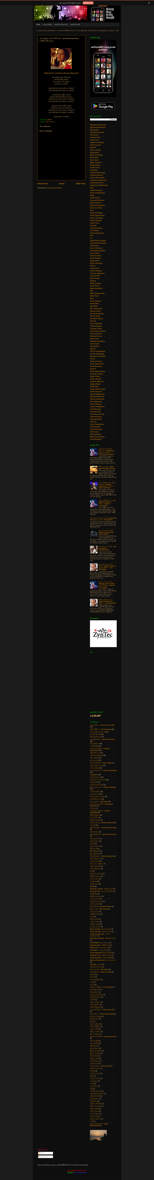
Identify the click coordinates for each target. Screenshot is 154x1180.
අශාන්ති (92, 974)
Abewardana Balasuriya (98, 125)
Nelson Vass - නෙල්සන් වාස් (99, 947)
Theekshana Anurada (97, 414)
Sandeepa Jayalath (96, 374)
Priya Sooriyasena (96, 333)
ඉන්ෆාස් (92, 977)
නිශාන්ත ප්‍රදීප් (94, 1041)
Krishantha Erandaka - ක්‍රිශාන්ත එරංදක (102, 938)
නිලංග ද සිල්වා (94, 1034)
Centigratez (94, 170)
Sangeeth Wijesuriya (97, 381)
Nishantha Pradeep (96, 318)
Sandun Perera (95, 376)
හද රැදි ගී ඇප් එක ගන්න (61, 24)
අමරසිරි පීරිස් (94, 746)
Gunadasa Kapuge (96, 228)
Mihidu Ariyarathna (96, 288)
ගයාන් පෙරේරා (95, 899)
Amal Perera (94, 135)
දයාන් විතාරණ (94, 794)
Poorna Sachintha (96, 323)
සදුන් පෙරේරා (94, 1111)
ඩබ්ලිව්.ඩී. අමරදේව (96, 874)
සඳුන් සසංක (93, 1116)
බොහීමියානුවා (94, 1061)
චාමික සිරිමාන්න (95, 869)
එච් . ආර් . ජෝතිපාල (96, 863)
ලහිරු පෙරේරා (94, 921)
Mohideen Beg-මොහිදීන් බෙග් (100, 945)
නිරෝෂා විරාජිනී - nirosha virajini (100, 763)
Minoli (92, 298)
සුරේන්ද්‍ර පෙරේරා (95, 926)
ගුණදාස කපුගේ (95, 846)
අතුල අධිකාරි (94, 758)
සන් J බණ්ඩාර (94, 1114)
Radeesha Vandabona (97, 341)
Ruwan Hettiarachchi (97, 364)
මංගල (92, 916)
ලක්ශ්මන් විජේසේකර (97, 1093)
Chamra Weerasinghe (97, 177)
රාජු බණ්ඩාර (94, 1086)
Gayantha (93, 225)
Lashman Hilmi (95, 276)
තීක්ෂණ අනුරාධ (95, 820)
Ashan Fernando (95, 145)
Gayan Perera (94, 223)
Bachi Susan (94, 157)
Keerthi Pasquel (95, 258)
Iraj (91, 238)
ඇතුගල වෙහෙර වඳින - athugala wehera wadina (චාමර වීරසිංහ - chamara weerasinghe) (107, 584)
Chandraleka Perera (96, 183)
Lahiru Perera (94, 268)
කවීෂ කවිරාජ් (94, 992)
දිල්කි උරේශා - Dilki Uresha (98, 909)
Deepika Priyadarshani (97, 205)
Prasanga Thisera (96, 328)
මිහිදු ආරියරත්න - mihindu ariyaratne (102, 856)
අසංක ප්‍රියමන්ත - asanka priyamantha (102, 739)
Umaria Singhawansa (97, 424)
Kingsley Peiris (95, 260)
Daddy (92, 195)
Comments (43, 1156)
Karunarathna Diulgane (97, 250)
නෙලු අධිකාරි (94, 1043)
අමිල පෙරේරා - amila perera (99, 969)
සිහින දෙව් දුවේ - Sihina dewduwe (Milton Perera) (107, 467)
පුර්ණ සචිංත (94, 1056)
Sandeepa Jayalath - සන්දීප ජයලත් (101, 889)
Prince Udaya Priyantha (98, 331)
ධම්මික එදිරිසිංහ (95, 1026)
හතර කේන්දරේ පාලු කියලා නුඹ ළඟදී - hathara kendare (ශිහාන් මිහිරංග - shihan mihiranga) (107, 485)
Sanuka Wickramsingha (98, 389)
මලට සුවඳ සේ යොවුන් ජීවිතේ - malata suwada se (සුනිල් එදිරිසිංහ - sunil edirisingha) (107, 566)
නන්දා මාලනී (94, 1029)
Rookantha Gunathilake (98, 356)
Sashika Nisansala (96, 391)
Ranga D (93, 349)
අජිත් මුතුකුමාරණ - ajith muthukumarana (103, 834)
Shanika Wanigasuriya (97, 394)
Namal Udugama (95, 301)
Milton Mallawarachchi (97, 293)
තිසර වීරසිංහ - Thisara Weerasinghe (102, 1014)
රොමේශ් (93, 825)
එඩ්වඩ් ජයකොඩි (95, 866)
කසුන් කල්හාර (94, 841)
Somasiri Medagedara (97, 406)
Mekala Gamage (95, 283)
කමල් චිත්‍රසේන (95, 989)
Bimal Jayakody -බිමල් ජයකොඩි (100, 929)
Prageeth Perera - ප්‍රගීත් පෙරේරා (100, 955)
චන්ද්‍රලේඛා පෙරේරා (96, 901)
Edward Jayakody (96, 220)
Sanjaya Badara (95, 384)
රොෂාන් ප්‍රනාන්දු (95, 734)
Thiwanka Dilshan (96, 419)
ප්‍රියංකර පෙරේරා (95, 1053)
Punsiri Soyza (94, 338)
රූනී (91, 1088)
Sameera (93, 369)
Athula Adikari (94, 152)
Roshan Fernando (96, 361)
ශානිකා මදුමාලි (95, 924)
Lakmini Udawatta (96, 271)
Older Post (80, 183)
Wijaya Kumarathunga (97, 437)
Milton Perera (94, 296)
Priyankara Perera (96, 336)
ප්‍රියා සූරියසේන (94, 853)
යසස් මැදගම (94, 1081)
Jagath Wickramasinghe (98, 240)
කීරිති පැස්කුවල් (95, 815)
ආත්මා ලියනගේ (95, 777)
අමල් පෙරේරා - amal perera (99, 801)
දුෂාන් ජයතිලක (95, 1024)
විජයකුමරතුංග (94, 1098)
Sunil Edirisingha (95, 409)
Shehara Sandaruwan (97, 399)
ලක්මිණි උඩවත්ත (95, 1091)
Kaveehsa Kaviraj (96, 255)
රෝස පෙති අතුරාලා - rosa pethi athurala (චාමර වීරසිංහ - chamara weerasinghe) (107, 503)
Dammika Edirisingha (97, 200)
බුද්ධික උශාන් (94, 1058)
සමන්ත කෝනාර (95, 1119)
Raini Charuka (94, 344)
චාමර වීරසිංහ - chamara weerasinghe (102, 725)
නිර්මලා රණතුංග (95, 1031)
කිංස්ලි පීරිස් (93, 894)
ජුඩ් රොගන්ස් (94, 760)
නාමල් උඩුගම (94, 879)
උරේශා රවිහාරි (94, 861)
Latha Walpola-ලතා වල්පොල (99, 942)
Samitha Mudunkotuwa (97, 371)
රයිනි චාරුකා (94, 919)
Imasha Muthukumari (97, 233)
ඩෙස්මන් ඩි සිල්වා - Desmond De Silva (102, 1009)
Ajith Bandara (94, 130)
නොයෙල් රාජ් (94, 911)
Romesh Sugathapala (97, 354)
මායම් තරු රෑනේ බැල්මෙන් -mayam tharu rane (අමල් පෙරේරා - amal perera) (103, 518)
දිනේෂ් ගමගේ (94, 1019)
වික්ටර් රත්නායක (95, 737)
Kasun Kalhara (95, 253)
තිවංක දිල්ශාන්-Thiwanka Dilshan (100, 906)
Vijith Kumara (94, 432)
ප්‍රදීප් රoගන (93, 1046)
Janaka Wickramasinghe (98, 243)
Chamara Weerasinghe (97, 172)
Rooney (92, 359)
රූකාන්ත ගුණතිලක (96, 755)
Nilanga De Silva (95, 311)
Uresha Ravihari (95, 427)
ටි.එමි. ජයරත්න (95, 904)
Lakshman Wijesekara (97, 273)
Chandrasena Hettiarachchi (99, 185)
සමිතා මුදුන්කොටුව (96, 765)
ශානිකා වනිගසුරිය (96, 1103)
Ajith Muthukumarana (97, 132)
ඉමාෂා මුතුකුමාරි (95, 979)
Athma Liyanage (95, 150)
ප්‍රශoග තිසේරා (94, 1048)
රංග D (92, 1083)
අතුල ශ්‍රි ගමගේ (94, 838)
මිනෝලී (92, 1071)
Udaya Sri (93, 422)
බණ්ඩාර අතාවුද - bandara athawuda (102, 822)
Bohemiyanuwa (95, 165)
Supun (49, 119)
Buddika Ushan (95, 167)
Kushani (92, 266)
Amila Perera (94, 140)
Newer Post (42, 183)
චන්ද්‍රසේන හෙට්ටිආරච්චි (97, 780)
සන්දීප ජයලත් (94, 884)
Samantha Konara (96, 366)
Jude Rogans (94, 245)
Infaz (91, 235)
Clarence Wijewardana (97, 193)
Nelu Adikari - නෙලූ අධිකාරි (99, 950)
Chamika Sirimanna (96, 175)
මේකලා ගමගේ (95, 1078)
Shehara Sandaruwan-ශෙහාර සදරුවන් (102, 960)
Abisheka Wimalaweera (97, 127)
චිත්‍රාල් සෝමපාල (95, 1002)
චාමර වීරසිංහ (94, 817)
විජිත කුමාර (93, 1101)
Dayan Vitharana (95, 203)
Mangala (93, 281)
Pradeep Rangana (96, 326)
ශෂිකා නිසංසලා (50, 122)
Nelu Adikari (94, 306)
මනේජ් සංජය (94, 1063)
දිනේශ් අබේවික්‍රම (95, 1016)
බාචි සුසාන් (93, 782)
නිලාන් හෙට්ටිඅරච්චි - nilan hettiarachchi (103, 1036)
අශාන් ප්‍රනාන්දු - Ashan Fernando (101, 972)
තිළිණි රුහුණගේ (95, 876)
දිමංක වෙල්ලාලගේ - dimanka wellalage (103, 787)
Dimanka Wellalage (96, 213)
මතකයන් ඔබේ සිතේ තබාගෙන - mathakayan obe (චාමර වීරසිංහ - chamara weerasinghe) (106, 451)
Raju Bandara (94, 346)
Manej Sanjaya (95, 278)
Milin (91, 291)
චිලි (91, 871)
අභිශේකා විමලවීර (96, 967)
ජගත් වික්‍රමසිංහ (95, 1004)
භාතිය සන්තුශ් (94, 768)
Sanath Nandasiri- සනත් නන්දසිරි (101, 957)
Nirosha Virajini (95, 316)
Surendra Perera (95, 411)
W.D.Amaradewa (95, 434)
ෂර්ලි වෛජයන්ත (95, 1106)
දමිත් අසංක (93, 848)
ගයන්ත (92, 999)
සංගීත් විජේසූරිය (95, 791)
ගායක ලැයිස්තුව (47, 24)
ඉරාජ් (91, 982)
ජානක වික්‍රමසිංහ (95, 1007)
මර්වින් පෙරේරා (95, 1068)
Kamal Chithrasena (96, 248)
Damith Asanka (95, 198)
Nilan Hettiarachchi (96, 308)
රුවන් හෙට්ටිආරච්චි (96, 785)
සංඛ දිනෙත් (93, 881)
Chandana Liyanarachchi (98, 180)
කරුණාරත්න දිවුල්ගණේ (97, 732)
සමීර (91, 1121)
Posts (42, 1153)
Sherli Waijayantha (96, 401)
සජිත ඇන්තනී (94, 1108)
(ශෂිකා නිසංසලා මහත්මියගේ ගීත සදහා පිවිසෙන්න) (61, 73)
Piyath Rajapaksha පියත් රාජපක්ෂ (101, 952)
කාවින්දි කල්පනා (95, 997)
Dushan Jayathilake (96, 218)
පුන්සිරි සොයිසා (95, 914)
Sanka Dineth (94, 386)
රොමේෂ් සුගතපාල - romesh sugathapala (103, 770)
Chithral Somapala (96, 190)
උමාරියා (92, 808)
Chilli (91, 188)
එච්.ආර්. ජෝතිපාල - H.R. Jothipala (101, 987)
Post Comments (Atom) (54, 188)
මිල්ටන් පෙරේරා (95, 1073)
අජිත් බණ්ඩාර (94, 832)
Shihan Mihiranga (96, 404)
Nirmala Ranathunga (97, 313)
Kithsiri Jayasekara (96, 263)
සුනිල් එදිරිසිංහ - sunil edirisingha (100, 729)
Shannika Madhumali (97, 396)
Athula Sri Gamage (96, 155)
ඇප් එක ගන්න (88, 3)
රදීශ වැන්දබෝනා (95, 858)
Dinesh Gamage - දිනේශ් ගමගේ (100, 931)
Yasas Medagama (96, 439)
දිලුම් (91, 1021)
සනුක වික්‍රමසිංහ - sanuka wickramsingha (103, 827)
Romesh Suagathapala (97, 351)
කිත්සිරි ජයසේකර (95, 896)
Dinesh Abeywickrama (97, 215)
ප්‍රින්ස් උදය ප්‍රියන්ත (96, 1051)
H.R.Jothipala (94, 230)
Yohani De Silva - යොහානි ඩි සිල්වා (101, 891)
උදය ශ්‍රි (92, 984)
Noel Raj (93, 321)
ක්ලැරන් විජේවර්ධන (96, 994)
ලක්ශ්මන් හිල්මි (95, 1096)
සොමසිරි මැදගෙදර (96, 799)
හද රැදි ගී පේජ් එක (75, 24)
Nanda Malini (94, 303)
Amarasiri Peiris (95, 137)
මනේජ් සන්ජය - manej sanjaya (100, 1066)
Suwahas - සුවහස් (96, 964)
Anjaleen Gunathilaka (97, 142)
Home (38, 24)
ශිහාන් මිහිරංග (94, 743)
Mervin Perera (94, 286)
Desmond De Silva (96, 208)
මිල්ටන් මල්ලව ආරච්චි (97, 796)
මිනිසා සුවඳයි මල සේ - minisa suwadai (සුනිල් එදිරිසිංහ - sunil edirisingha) (107, 601)
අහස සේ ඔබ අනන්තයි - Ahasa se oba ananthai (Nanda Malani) (106, 532)
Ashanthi (93, 147)
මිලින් (92, 1076)
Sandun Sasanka (95, 379)
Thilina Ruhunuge (96, 416)
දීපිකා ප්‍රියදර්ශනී (95, 851)
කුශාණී (92, 843)
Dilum (92, 210)
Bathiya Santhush (96, 162)
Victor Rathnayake (96, 429)
